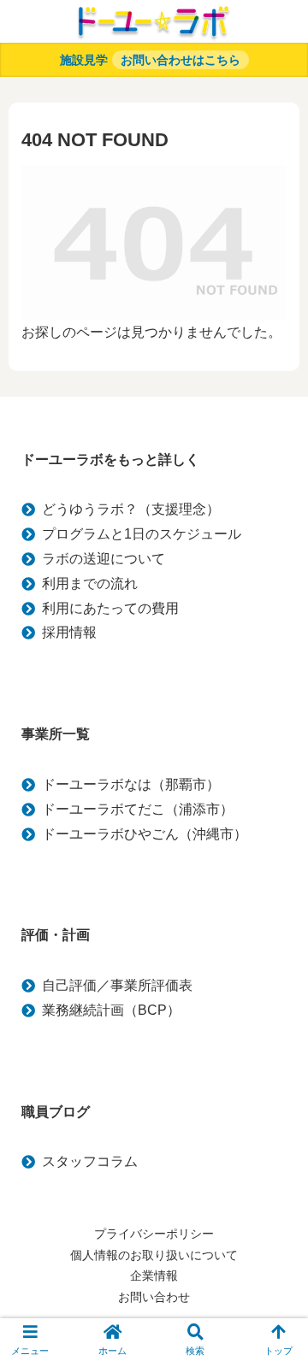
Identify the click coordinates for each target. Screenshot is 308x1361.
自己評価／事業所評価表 (117, 985)
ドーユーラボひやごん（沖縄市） (144, 834)
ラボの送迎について (103, 558)
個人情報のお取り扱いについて (154, 1255)
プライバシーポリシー (154, 1233)
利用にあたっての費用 (110, 608)
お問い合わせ (154, 1297)
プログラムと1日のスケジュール (141, 534)
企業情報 (154, 1275)
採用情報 (69, 632)
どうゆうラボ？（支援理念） (131, 509)
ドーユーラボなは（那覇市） (131, 784)
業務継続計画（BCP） (111, 1010)
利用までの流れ (90, 583)
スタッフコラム (90, 1161)
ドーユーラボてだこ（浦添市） (138, 809)
